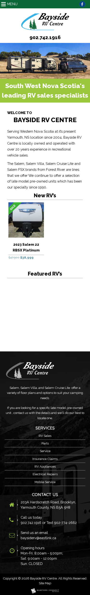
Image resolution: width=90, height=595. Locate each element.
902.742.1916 (45, 37)
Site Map (45, 583)
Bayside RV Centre (43, 578)
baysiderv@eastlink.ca (38, 538)
